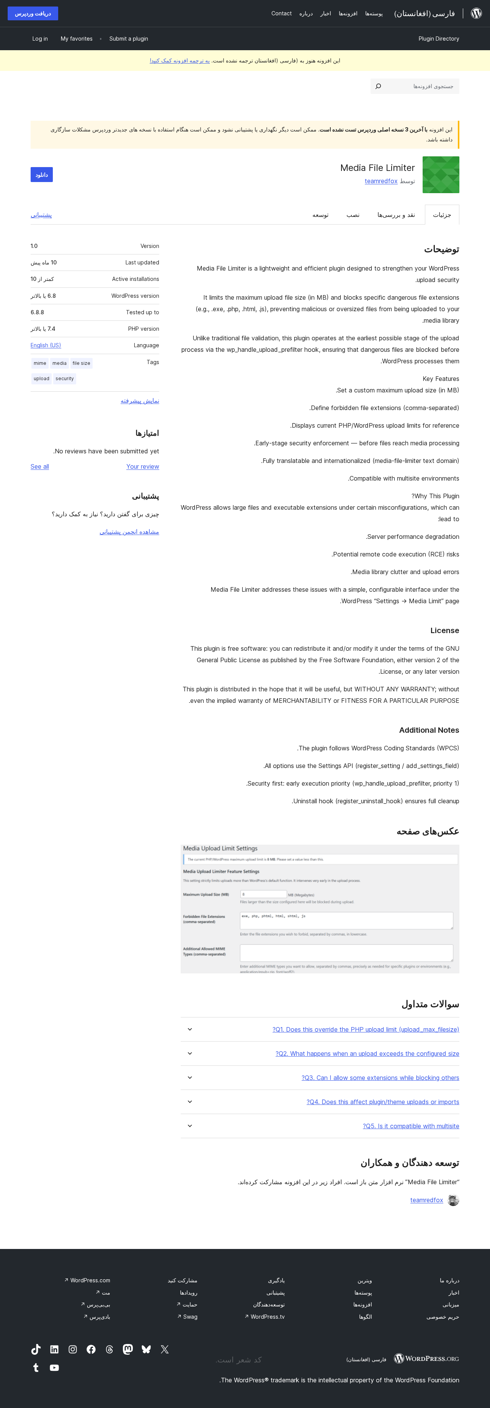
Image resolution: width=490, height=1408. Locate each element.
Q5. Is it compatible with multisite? (411, 1126)
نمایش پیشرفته (140, 400)
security (65, 378)
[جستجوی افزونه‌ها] (378, 86)
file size (81, 363)
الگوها (365, 1316)
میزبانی (451, 1304)
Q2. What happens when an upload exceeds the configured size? (367, 1053)
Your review (142, 466)
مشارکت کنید (183, 1280)
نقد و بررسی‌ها (396, 214)
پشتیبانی (41, 214)
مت (102, 1292)
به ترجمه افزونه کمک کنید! (180, 60)
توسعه (320, 214)
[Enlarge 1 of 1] (449, 855)
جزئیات (442, 214)
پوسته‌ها (363, 1292)
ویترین (365, 1280)
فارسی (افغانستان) (366, 1359)
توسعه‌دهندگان (269, 1304)
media (59, 363)
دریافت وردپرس (33, 13)
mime (40, 363)
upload (41, 378)
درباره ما (449, 1280)
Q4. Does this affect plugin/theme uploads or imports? (383, 1102)
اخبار (454, 1292)
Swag (187, 1316)
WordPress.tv (264, 1316)
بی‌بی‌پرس (95, 1304)
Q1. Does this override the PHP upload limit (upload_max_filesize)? (366, 1029)
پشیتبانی (275, 1292)
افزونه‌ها (362, 1304)
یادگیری (276, 1280)
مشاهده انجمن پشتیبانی (129, 531)
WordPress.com (87, 1280)
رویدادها (189, 1292)
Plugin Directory (439, 38)
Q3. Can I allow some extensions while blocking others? (380, 1077)
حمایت (187, 1304)
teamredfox (381, 181)
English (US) (46, 345)
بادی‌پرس (96, 1316)
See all (40, 466)
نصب (352, 214)
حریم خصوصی (442, 1316)
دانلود (42, 174)
